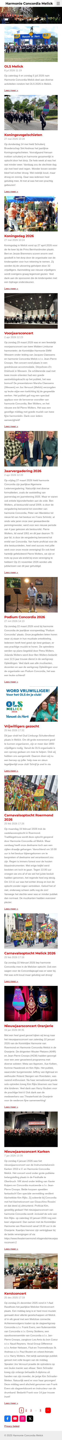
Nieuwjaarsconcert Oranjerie (28, 1026)
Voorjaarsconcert (18, 333)
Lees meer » (11, 90)
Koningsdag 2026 (19, 236)
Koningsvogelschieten (23, 135)
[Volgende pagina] (48, 1410)
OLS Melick (13, 66)
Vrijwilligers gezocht (21, 726)
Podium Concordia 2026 (24, 617)
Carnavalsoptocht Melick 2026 (29, 953)
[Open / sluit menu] (58, 3)
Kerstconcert (15, 1293)
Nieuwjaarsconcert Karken (27, 1152)
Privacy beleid (11, 1426)
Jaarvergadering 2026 (22, 471)
